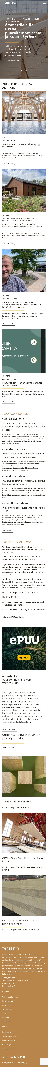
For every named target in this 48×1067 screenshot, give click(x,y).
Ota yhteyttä (7, 1045)
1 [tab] (16, 70)
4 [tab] (30, 70)
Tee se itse (6, 1021)
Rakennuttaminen (9, 1001)
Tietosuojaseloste (9, 1036)
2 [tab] (21, 70)
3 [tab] (26, 70)
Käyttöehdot (7, 1032)
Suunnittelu (7, 1009)
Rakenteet (6, 1005)
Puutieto (5, 1017)
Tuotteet (5, 1013)
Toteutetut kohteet (10, 997)
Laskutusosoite (8, 1040)
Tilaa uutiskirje (8, 1049)
